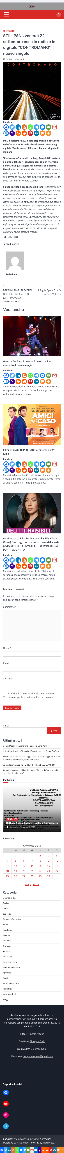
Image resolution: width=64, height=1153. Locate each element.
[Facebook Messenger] (42, 127)
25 (7, 876)
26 (15, 876)
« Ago (28, 884)
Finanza (6, 935)
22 (40, 871)
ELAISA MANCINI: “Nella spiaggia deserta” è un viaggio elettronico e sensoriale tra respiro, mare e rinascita (31, 758)
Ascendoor (22, 1142)
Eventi (6, 924)
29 (40, 876)
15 (40, 866)
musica (15, 244)
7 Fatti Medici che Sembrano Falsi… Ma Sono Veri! (25, 745)
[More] (48, 133)
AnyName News (30, 1139)
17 (56, 866)
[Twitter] (12, 127)
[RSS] (24, 127)
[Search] (58, 14)
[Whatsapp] (30, 127)
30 (48, 876)
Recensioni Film (10, 961)
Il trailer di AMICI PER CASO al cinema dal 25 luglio (29, 451)
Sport (5, 978)
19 (15, 871)
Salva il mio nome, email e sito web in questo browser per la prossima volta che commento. (32, 695)
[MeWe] (36, 133)
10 (56, 860)
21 (32, 871)
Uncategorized (9, 994)
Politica (6, 951)
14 (32, 866)
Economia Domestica (12, 919)
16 (48, 866)
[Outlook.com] (6, 133)
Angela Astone (36, 1034)
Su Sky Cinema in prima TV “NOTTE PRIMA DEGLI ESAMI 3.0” (29, 764)
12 (15, 866)
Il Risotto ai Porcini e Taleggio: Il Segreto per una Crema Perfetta (31, 751)
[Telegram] (36, 127)
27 (23, 876)
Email (7, 663)
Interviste (7, 940)
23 (48, 871)
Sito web (7, 678)
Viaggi (6, 999)
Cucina (6, 903)
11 (7, 866)
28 (32, 876)
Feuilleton (7, 929)
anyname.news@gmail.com (38, 1056)
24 (56, 871)
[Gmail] (54, 127)
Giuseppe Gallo (37, 1041)
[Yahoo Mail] (12, 133)
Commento (9, 607)
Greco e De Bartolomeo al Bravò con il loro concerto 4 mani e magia (28, 363)
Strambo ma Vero (11, 983)
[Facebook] (6, 127)
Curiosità (7, 913)
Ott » (36, 884)
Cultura (6, 908)
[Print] (18, 133)
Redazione (14, 827)
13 (23, 866)
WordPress (48, 1142)
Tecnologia (7, 988)
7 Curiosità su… (9, 897)
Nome (7, 648)
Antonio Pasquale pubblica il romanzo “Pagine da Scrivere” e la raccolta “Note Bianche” (30, 772)
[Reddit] (24, 133)
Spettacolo (9, 31)
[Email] (48, 127)
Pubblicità (12, 819)
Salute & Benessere (11, 967)
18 (7, 871)
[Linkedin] (18, 127)
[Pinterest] (30, 133)
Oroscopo (7, 946)
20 (23, 871)
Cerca (6, 725)
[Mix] (42, 133)
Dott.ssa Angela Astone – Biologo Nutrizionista (32, 823)
